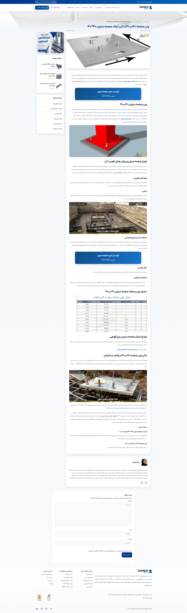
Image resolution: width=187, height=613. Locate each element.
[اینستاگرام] (42, 609)
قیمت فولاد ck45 (67, 584)
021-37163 (145, 598)
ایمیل (130, 539)
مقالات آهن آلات (137, 22)
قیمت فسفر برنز (88, 584)
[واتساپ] (46, 609)
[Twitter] (146, 482)
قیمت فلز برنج (88, 577)
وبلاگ (91, 7)
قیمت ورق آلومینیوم (66, 580)
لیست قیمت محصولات (111, 7)
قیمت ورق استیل (67, 577)
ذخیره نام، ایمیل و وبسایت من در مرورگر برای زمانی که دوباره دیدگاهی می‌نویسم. (110, 551)
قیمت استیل (89, 574)
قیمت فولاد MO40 (67, 587)
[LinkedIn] (142, 482)
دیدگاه (130, 501)
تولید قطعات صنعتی (47, 574)
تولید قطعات (70, 7)
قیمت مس (89, 587)
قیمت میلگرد (68, 574)
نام (131, 530)
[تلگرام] (51, 609)
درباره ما (78, 7)
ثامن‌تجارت (146, 22)
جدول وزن (99, 7)
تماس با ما (84, 7)
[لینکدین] (37, 609)
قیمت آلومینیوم (88, 580)
